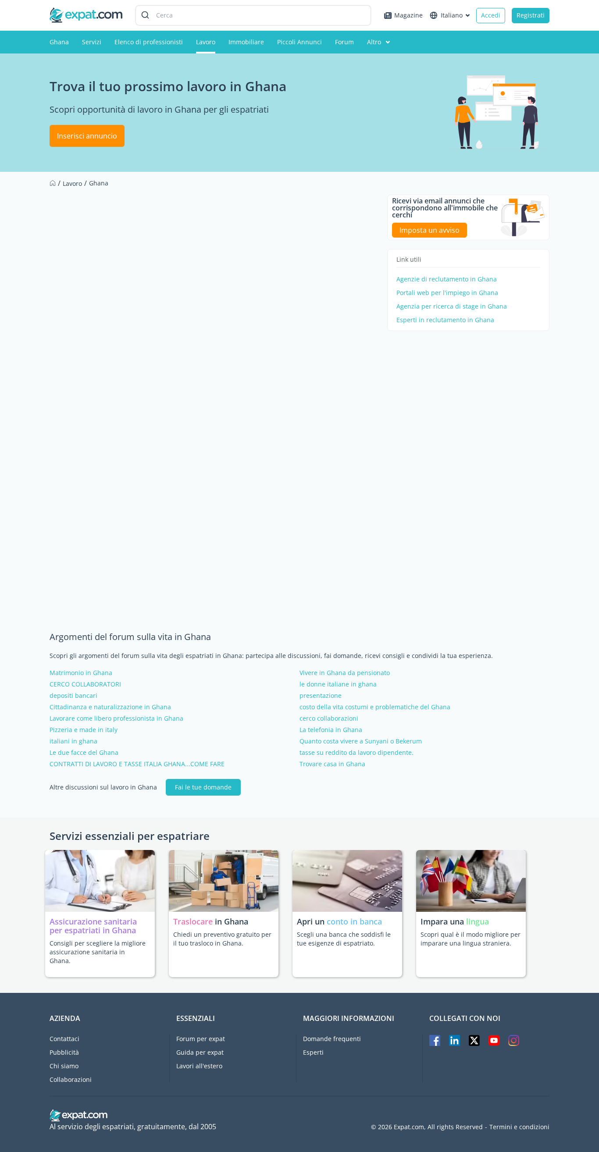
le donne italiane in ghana (338, 684)
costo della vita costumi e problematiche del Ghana (375, 707)
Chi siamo (64, 1066)
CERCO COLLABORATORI (85, 684)
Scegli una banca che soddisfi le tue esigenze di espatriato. (344, 938)
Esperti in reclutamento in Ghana (445, 320)
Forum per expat (200, 1039)
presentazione (321, 696)
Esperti (313, 1052)
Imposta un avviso (429, 230)
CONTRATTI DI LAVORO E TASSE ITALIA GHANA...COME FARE (137, 764)
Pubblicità (64, 1052)
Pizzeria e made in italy (84, 730)
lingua (477, 921)
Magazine (408, 15)
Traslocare (194, 921)
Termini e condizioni (519, 1127)
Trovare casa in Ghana (332, 764)
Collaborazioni (71, 1079)
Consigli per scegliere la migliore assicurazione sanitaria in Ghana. (98, 952)
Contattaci (64, 1039)
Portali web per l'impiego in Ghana (447, 293)
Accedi (490, 15)
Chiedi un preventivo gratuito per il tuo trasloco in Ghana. (222, 938)
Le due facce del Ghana (84, 753)
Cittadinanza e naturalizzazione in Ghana (110, 707)
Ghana (59, 42)
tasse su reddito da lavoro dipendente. (357, 753)
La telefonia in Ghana (331, 730)
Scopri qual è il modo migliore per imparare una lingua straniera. (471, 938)
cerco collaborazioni (329, 718)
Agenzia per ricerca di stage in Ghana (451, 306)
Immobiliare (246, 42)
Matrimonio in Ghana (81, 673)
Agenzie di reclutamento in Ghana (446, 279)
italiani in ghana (73, 741)
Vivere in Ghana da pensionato (345, 673)
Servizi (91, 42)
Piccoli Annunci (299, 42)
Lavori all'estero (199, 1066)
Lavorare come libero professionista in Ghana (116, 718)
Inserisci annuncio (87, 136)
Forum (344, 42)
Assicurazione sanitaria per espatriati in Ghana (93, 925)
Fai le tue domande (203, 787)
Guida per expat (200, 1052)
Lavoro (205, 42)
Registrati (531, 15)
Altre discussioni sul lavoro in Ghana (103, 787)
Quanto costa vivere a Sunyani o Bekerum (361, 741)
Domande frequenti (332, 1039)
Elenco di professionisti (148, 42)
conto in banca (354, 921)
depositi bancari (73, 696)
